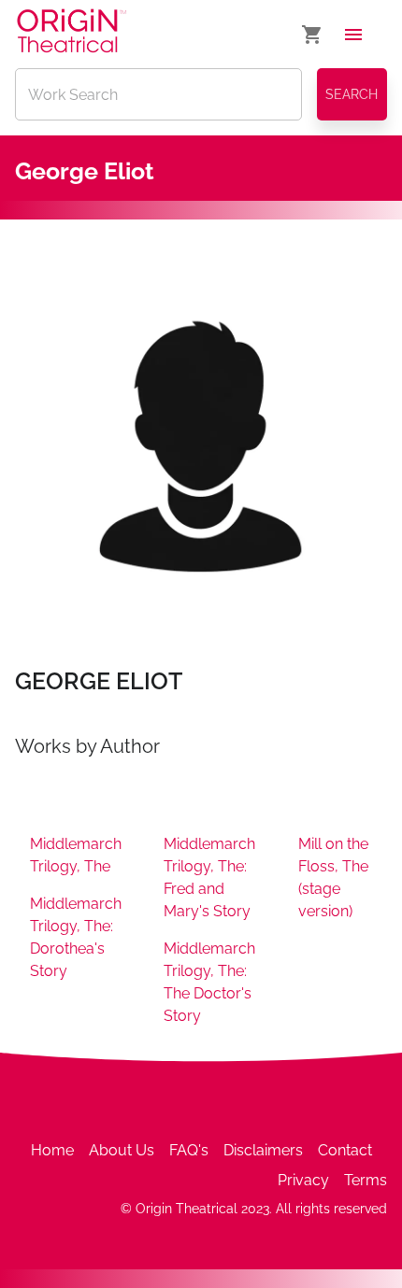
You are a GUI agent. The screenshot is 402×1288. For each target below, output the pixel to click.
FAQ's (188, 1150)
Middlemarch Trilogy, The (76, 855)
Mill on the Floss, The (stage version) (333, 877)
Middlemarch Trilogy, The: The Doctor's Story (209, 982)
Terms (365, 1180)
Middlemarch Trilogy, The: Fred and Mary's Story (209, 877)
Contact (345, 1150)
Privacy (303, 1180)
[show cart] (312, 34)
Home (52, 1150)
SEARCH (351, 94)
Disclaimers (263, 1150)
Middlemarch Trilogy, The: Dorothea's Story (76, 937)
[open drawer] (353, 34)
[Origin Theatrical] (71, 34)
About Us (121, 1150)
